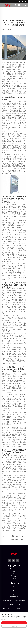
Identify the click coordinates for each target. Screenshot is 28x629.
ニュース (14, 573)
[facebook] (22, 1)
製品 (14, 571)
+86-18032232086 (14, 592)
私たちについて (14, 569)
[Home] (7, 5)
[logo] (14, 554)
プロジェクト (14, 576)
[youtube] (25, 1)
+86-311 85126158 (14, 588)
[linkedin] (20, 1)
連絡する (14, 578)
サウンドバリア (9, 115)
